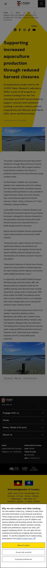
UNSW (6, 13)
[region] (23, 536)
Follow (34, 26)
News (18, 13)
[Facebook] (20, 30)
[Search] (41, 3)
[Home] (23, 3)
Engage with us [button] (11, 413)
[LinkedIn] (15, 30)
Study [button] (6, 420)
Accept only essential (23, 552)
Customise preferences (23, 559)
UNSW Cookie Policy (26, 538)
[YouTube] (34, 30)
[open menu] (5, 3)
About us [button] (7, 434)
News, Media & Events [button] (15, 427)
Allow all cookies (23, 545)
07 (29, 13)
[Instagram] (24, 30)
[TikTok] (29, 30)
